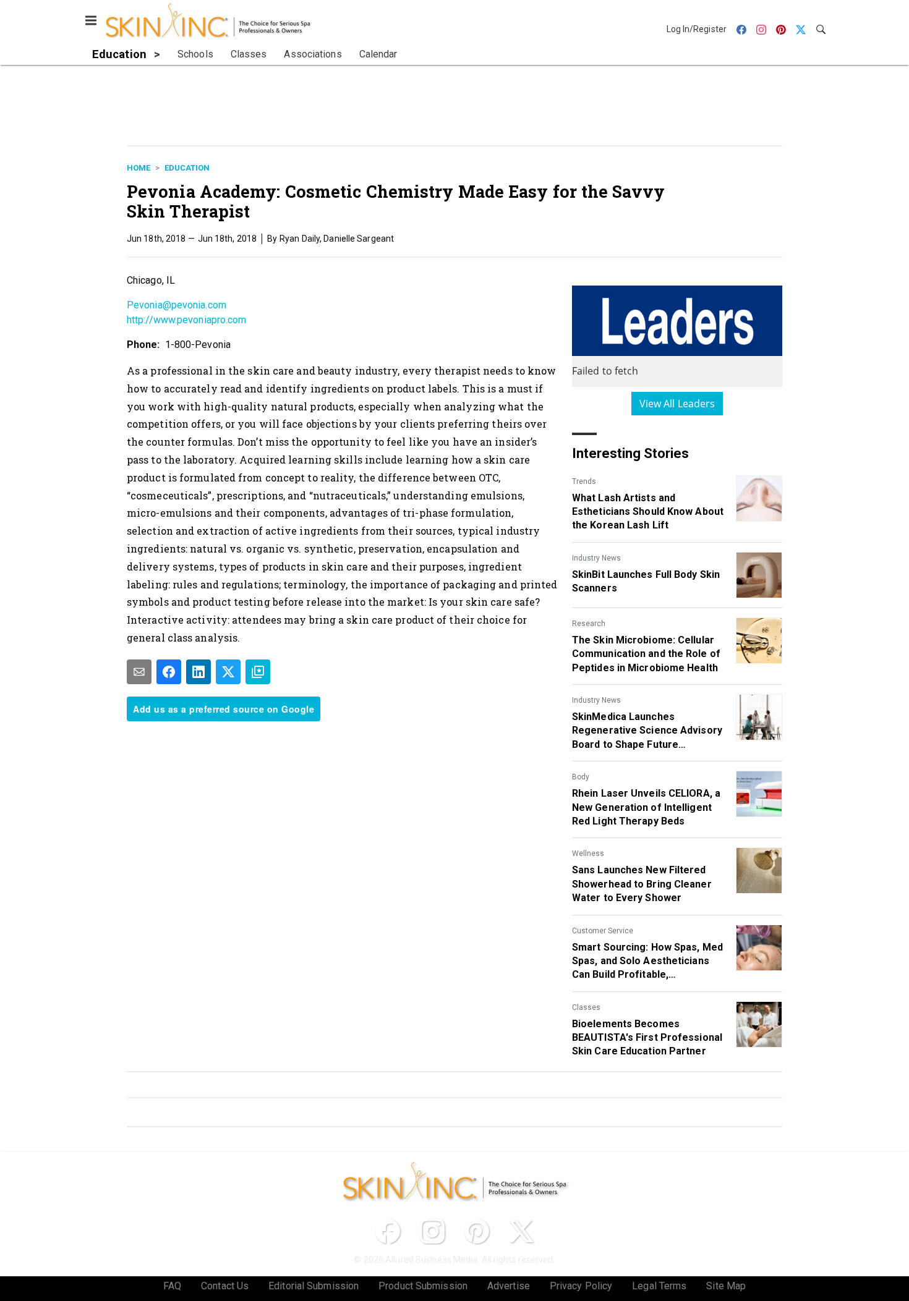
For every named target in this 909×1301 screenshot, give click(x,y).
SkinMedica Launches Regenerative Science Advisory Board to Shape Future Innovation (647, 731)
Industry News (596, 558)
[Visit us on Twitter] (521, 1231)
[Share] (168, 671)
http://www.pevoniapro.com (187, 320)
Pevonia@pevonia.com (176, 305)
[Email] (139, 671)
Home (138, 167)
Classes (586, 1007)
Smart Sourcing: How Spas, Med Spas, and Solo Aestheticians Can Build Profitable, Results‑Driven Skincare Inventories (647, 961)
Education (187, 167)
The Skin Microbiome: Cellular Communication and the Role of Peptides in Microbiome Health (646, 654)
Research (588, 623)
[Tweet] (228, 671)
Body (580, 777)
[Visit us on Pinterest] (476, 1231)
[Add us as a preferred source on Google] (257, 671)
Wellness (588, 853)
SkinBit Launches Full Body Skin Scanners (646, 581)
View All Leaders (677, 403)
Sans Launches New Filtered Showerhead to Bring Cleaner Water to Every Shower (642, 884)
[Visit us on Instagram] (432, 1231)
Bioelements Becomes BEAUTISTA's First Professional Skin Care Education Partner (647, 1037)
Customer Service (602, 930)
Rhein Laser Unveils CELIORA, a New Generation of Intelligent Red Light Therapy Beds (646, 807)
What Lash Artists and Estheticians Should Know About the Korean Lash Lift (647, 512)
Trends (584, 481)
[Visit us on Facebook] (387, 1231)
